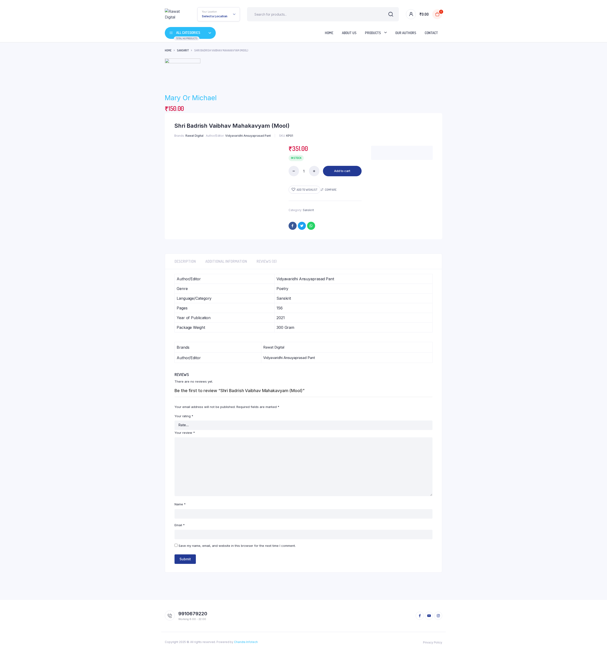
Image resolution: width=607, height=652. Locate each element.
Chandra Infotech (246, 642)
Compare (330, 189)
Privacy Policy (432, 642)
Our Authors (405, 33)
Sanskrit (183, 50)
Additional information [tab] (226, 261)
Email (180, 525)
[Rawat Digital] (174, 14)
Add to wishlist (307, 189)
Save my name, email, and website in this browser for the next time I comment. (237, 546)
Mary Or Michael (191, 98)
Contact (431, 33)
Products (373, 33)
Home (329, 33)
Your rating (184, 416)
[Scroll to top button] (596, 641)
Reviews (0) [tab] (267, 261)
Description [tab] (185, 261)
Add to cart (342, 171)
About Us (349, 33)
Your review (185, 433)
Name (180, 504)
